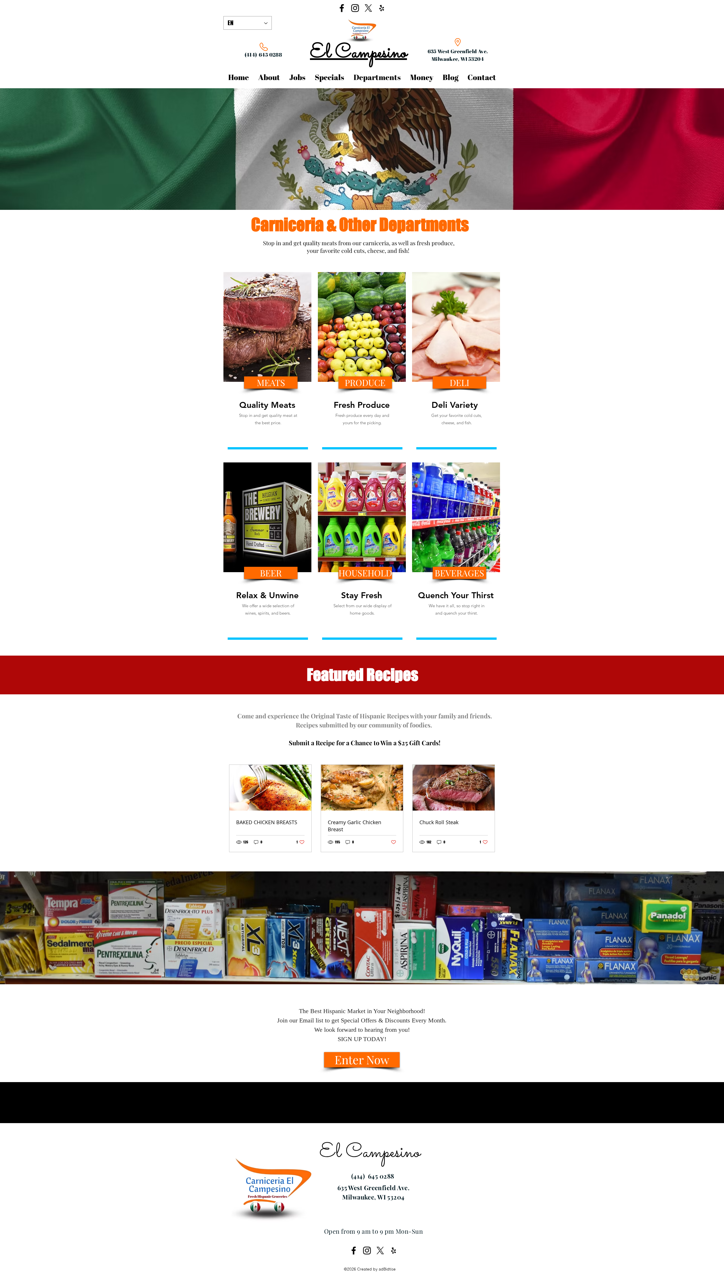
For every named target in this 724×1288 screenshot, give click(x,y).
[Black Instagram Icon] (355, 8)
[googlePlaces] (381, 8)
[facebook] (342, 8)
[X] (368, 8)
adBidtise (387, 1269)
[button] (271, 382)
